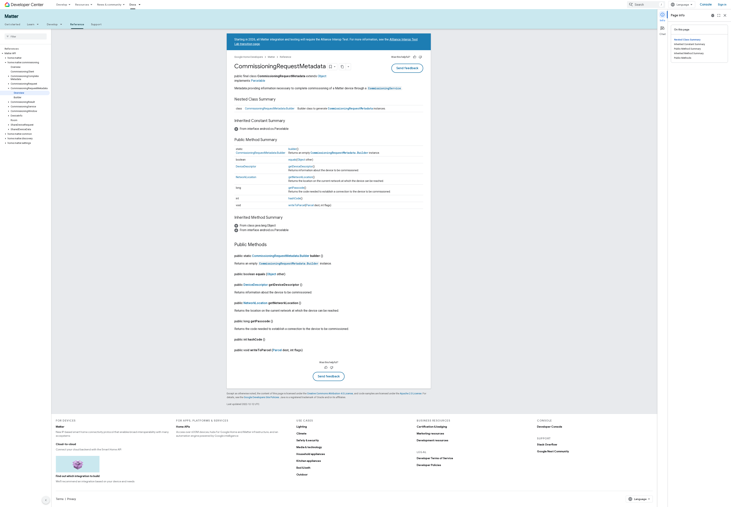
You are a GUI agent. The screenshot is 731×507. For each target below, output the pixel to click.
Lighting (301, 426)
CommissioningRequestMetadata (350, 108)
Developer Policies (429, 465)
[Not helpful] (420, 57)
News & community (109, 4)
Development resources (432, 440)
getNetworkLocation (300, 177)
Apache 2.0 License (410, 393)
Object (322, 76)
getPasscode (296, 187)
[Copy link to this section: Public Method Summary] (281, 140)
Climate (301, 433)
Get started (12, 24)
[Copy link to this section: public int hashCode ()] (269, 339)
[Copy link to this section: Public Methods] (270, 245)
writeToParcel (296, 205)
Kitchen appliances (308, 461)
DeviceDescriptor (246, 166)
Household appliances (310, 454)
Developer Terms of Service (435, 458)
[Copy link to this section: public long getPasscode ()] (277, 321)
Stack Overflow (547, 444)
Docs (132, 4)
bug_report (712, 15)
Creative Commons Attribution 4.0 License (330, 393)
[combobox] (646, 4)
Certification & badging (432, 426)
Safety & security (307, 440)
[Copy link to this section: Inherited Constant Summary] (289, 121)
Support (96, 24)
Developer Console (549, 426)
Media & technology (309, 447)
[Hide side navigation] (46, 500)
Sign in (722, 4)
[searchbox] (26, 36)
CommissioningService (384, 88)
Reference (77, 24)
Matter (11, 16)
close (725, 15)
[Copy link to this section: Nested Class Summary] (279, 99)
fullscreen (719, 15)
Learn (30, 24)
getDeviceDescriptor (300, 166)
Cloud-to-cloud (66, 444)
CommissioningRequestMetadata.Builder (269, 108)
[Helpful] (414, 57)
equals (292, 159)
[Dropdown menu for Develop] (62, 24)
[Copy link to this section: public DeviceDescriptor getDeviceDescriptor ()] (306, 285)
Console (706, 4)
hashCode (294, 198)
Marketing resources (430, 433)
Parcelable (258, 80)
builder (292, 149)
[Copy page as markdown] (342, 66)
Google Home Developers (248, 56)
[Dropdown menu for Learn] (38, 24)
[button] (25, 53)
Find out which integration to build (78, 476)
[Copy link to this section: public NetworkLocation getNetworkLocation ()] (305, 303)
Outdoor (302, 474)
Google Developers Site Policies (261, 397)
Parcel (310, 205)
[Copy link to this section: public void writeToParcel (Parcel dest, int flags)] (306, 350)
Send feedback (407, 68)
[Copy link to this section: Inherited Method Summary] (286, 217)
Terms (60, 499)
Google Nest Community (553, 451)
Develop (61, 4)
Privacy (71, 499)
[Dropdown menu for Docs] (140, 4)
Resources (82, 4)
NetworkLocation (246, 177)
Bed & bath (303, 467)
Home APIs (183, 426)
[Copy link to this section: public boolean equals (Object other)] (289, 274)
